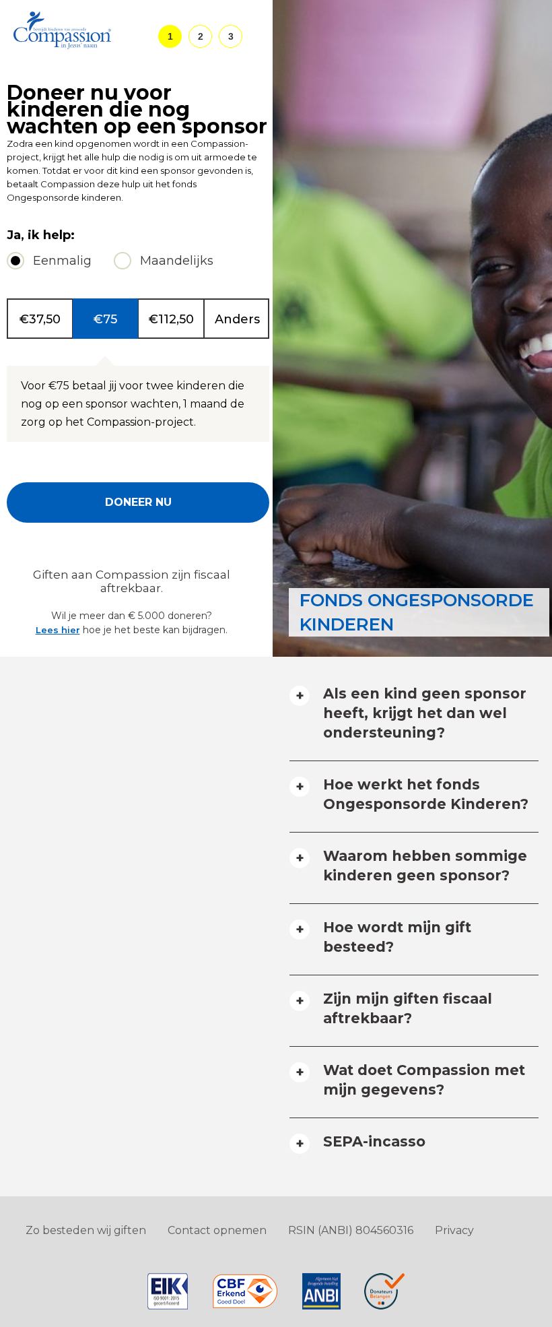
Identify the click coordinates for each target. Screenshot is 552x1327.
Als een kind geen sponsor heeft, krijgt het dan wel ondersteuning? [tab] (424, 713)
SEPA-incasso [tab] (374, 1141)
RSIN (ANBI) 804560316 (350, 1230)
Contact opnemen (217, 1230)
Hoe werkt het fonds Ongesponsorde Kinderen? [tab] (425, 794)
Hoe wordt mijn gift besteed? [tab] (397, 937)
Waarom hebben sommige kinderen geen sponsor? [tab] (425, 865)
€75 (105, 319)
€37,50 (40, 319)
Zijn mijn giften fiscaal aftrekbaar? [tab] (407, 1008)
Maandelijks (176, 260)
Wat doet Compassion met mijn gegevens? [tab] (424, 1080)
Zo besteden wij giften (86, 1230)
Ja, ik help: (41, 235)
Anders (237, 319)
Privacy (454, 1230)
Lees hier (58, 629)
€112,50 (171, 319)
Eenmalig (62, 260)
